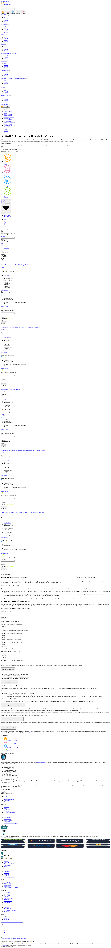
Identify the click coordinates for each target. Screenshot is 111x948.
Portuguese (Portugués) (9, 122)
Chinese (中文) (7, 127)
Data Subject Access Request (11, 823)
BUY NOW (3, 321)
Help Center (6, 807)
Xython (5, 400)
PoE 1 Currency (7, 895)
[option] (57, 111)
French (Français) (8, 115)
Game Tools (6, 907)
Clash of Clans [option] (4, 15)
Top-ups (6, 21)
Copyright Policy (8, 820)
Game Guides (7, 800)
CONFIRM (3, 792)
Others (2, 267)
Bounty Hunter (4, 392)
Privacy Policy (7, 819)
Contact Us (6, 808)
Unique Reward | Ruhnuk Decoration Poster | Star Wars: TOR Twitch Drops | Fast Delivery (22, 512)
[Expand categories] (8, 15)
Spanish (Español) (8, 114)
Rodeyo (5, 916)
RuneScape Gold (8, 902)
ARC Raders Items (8, 898)
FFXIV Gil (6, 899)
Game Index (7, 797)
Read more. (32, 732)
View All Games (5, 104)
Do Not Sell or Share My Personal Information (12, 922)
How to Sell (6, 811)
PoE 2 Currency (7, 897)
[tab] (3, 12)
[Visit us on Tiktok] (4, 932)
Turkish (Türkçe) (8, 124)
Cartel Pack (6, 248)
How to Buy (7, 809)
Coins (5, 26)
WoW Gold (6, 894)
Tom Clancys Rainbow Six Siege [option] (9, 53)
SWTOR (6, 131)
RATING (3, 254)
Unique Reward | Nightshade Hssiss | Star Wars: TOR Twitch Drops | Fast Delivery (20, 327)
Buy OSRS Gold (8, 892)
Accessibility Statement (9, 812)
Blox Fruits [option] (3, 87)
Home (5, 129)
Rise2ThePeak (7, 275)
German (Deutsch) (8, 111)
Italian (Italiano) (7, 118)
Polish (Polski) (7, 121)
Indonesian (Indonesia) (9, 117)
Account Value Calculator (10, 910)
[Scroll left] (2, 245)
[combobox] (8, 9)
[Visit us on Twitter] (5, 927)
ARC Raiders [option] (4, 24)
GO (2, 231)
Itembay (5, 918)
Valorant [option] (3, 44)
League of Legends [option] (5, 95)
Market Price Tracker (9, 216)
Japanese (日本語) (8, 119)
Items (5, 17)
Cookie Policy (7, 821)
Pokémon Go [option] (4, 61)
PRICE (2, 258)
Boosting (6, 20)
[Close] (7, 109)
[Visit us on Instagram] (4, 931)
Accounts (6, 18)
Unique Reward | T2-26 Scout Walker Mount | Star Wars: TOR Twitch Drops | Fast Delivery (23, 450)
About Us (6, 796)
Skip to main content (5, 1)
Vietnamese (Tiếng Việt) (9, 125)
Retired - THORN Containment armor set (10, 389)
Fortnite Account (8, 901)
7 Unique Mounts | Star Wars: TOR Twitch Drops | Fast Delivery (16, 265)
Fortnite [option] (2, 34)
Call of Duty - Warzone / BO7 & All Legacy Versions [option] (14, 78)
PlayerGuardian (41, 762)
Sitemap (5, 801)
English (5, 113)
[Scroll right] (2, 251)
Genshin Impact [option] (4, 70)
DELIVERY (4, 255)
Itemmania (6, 919)
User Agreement (7, 817)
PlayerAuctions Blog (9, 799)
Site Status (6, 911)
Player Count (7, 215)
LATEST (3, 259)
